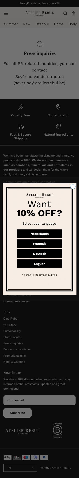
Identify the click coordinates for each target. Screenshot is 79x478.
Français (39, 244)
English (39, 264)
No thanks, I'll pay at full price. (39, 274)
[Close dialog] (73, 186)
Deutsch (39, 253)
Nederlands (39, 234)
